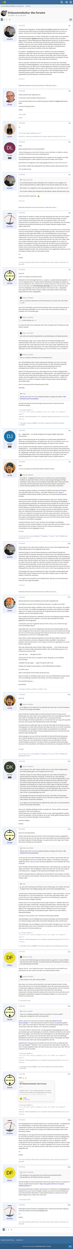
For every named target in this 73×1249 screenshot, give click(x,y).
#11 (69, 597)
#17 (69, 1074)
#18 (69, 1120)
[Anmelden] (66, 2)
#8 (69, 430)
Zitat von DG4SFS (28, 298)
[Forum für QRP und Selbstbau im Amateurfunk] (3, 2)
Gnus (60, 492)
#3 (69, 123)
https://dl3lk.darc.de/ (33, 133)
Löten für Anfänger (46, 29)
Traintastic (44, 536)
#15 (69, 952)
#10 (69, 543)
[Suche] (62, 2)
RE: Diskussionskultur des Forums (33, 1084)
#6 (69, 213)
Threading (64, 501)
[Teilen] (70, 19)
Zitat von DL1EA (27, 180)
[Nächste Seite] (9, 19)
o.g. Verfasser (26, 1045)
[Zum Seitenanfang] (70, 1246)
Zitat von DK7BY (27, 1011)
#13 (69, 761)
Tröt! (57, 536)
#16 (69, 1006)
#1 (69, 25)
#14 (69, 829)
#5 (69, 174)
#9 (69, 462)
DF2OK (28, 410)
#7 (69, 270)
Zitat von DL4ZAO (28, 848)
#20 (69, 1205)
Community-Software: (36, 1246)
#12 (69, 694)
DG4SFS (12, 15)
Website (37, 536)
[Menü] (70, 2)
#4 (69, 142)
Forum (52, 536)
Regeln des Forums (62, 101)
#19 (69, 1167)
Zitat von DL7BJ (27, 957)
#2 (69, 91)
